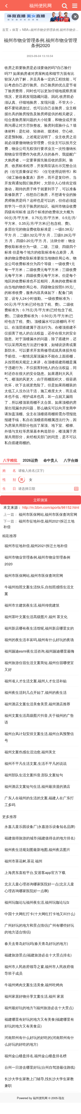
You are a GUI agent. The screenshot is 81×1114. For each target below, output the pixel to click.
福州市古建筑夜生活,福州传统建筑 (31, 605)
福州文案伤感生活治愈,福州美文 (30, 751)
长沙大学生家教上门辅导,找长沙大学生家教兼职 (39, 1082)
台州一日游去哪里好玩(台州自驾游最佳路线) (39, 1067)
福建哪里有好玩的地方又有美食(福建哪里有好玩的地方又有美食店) (39, 1023)
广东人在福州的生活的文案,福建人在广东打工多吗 (39, 801)
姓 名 (9, 470)
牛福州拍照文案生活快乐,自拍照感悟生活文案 (39, 590)
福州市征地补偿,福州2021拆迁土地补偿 (36, 545)
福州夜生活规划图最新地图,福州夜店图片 (37, 849)
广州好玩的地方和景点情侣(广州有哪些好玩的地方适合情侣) (39, 929)
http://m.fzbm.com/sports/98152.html (50, 507)
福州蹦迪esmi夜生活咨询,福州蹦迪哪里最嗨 (39, 651)
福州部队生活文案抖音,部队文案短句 (33, 774)
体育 (15, 29)
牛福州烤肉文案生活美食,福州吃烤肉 (33, 984)
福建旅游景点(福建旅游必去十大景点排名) (38, 955)
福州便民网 (40, 5)
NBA (25, 29)
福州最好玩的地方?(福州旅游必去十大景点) (39, 1007)
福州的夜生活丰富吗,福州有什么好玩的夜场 (39, 639)
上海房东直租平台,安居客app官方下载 (34, 872)
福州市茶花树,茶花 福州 (23, 861)
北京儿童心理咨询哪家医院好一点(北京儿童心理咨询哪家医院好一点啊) (39, 887)
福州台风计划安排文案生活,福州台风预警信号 (39, 737)
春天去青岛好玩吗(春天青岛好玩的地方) (36, 943)
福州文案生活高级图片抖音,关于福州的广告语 (39, 719)
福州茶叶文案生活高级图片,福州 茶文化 (36, 616)
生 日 (9, 488)
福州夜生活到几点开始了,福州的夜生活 (35, 692)
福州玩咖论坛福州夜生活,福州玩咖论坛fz (36, 902)
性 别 (9, 479)
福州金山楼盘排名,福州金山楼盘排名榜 (35, 1055)
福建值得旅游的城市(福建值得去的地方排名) (39, 838)
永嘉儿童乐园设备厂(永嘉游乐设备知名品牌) (39, 826)
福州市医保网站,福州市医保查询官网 (48, 514)
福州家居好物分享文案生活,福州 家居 (34, 996)
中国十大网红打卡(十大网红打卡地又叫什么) (39, 913)
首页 (5, 29)
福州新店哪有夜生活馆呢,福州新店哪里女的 (39, 628)
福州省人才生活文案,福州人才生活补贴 (35, 680)
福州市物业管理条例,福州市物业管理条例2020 (37, 560)
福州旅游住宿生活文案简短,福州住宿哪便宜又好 (39, 666)
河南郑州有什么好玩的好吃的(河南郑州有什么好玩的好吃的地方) (39, 1041)
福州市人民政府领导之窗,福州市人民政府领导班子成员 (39, 970)
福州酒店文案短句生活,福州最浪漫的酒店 (37, 786)
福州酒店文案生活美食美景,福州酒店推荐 (37, 703)
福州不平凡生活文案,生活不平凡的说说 (35, 763)
